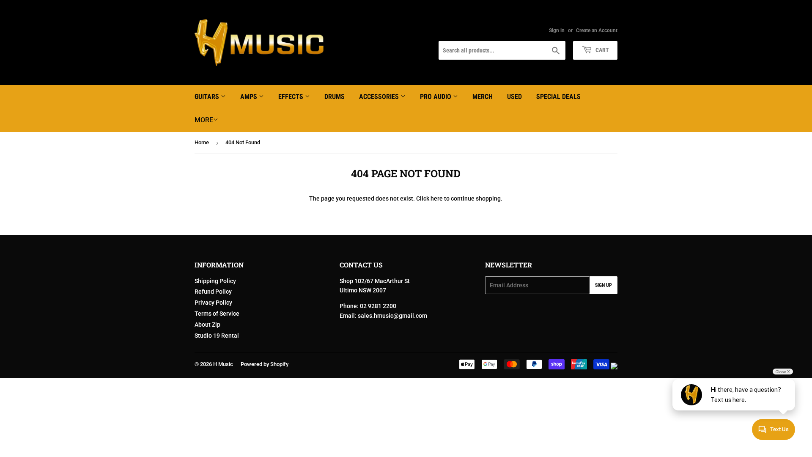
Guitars (208, 97)
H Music (223, 364)
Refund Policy (213, 291)
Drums (334, 97)
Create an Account (596, 30)
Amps (249, 97)
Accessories (380, 97)
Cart (601, 50)
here (437, 198)
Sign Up (603, 285)
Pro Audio (436, 97)
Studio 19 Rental (217, 335)
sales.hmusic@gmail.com (392, 315)
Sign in (557, 30)
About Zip (207, 324)
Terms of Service (217, 313)
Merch (482, 97)
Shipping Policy (215, 281)
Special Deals (558, 97)
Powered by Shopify (264, 364)
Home (202, 142)
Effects (291, 97)
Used (514, 97)
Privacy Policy (213, 302)
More (204, 120)
